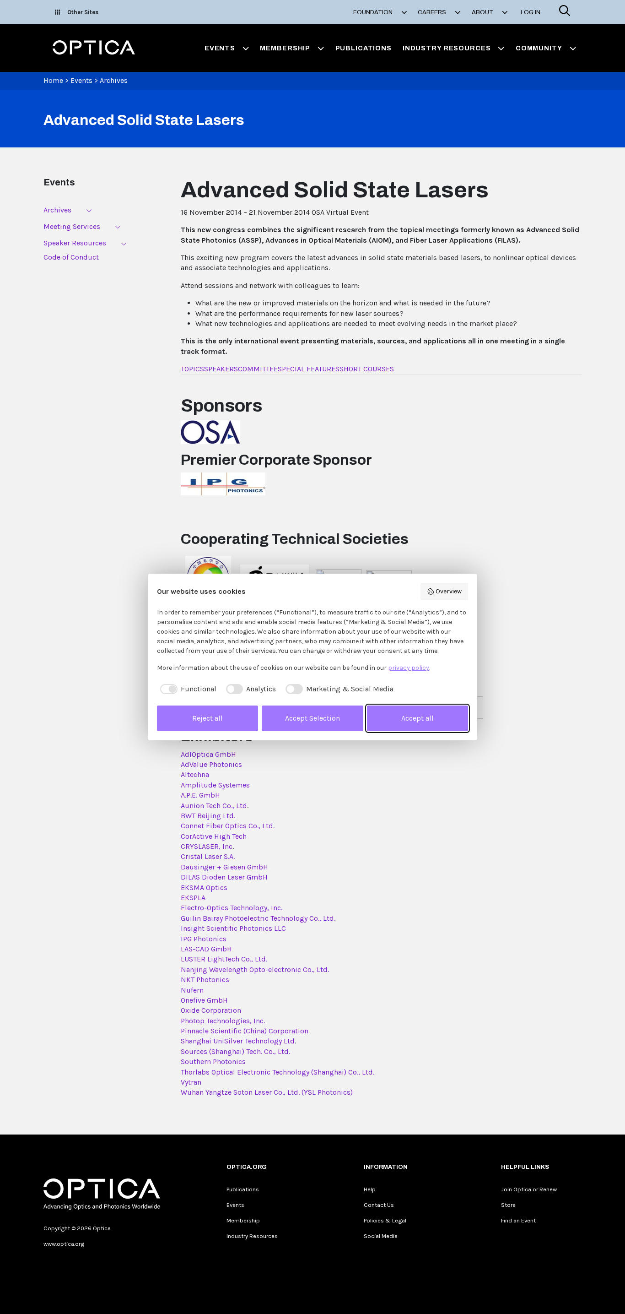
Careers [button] (432, 12)
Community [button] (539, 48)
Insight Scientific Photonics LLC (233, 928)
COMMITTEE (258, 368)
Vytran (191, 1082)
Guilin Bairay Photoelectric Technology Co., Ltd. (258, 918)
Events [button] (220, 48)
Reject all (207, 718)
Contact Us (379, 1204)
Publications (363, 48)
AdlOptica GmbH (208, 754)
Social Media (381, 1236)
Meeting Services (71, 226)
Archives (114, 80)
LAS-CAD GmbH (206, 949)
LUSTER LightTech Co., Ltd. (224, 959)
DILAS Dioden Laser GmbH (224, 877)
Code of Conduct (71, 257)
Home (53, 80)
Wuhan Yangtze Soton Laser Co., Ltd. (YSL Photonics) (267, 1092)
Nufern (192, 990)
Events (81, 80)
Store (508, 1204)
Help (370, 1189)
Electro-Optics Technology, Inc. (231, 907)
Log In (530, 12)
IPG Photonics (203, 938)
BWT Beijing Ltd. (208, 815)
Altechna (195, 774)
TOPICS (192, 368)
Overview (449, 591)
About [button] (483, 12)
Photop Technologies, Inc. (223, 1020)
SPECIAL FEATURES (308, 368)
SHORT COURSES (366, 368)
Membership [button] (285, 48)
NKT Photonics (205, 979)
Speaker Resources (74, 243)
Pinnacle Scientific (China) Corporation (244, 1030)
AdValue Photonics (211, 764)
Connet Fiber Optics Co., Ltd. (228, 825)
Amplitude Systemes (215, 785)
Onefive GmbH (204, 1000)
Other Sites (82, 12)
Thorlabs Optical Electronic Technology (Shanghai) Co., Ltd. (277, 1072)
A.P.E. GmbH (200, 795)
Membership (243, 1220)
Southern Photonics (213, 1061)
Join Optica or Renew (529, 1189)
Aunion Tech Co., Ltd (214, 805)
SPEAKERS (221, 368)
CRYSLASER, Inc (206, 846)
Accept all (417, 718)
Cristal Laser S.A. (208, 856)
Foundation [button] (373, 12)
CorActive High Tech (214, 836)
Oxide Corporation (211, 1010)
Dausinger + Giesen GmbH (224, 867)
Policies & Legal (385, 1220)
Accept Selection (312, 718)
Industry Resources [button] (447, 48)
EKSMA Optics (204, 887)
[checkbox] (186, 689)
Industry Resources (252, 1236)
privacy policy (408, 668)
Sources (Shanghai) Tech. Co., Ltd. (235, 1051)
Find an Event (518, 1220)
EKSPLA (193, 897)
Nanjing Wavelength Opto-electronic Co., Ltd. (255, 969)
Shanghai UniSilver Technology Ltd (238, 1041)
